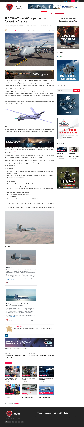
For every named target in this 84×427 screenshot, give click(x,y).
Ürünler (25, 13)
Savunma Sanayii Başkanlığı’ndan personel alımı (46, 378)
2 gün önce (24, 399)
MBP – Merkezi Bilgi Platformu (53, 419)
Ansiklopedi (33, 13)
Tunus (21, 348)
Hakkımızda (13, 1)
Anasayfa (7, 13)
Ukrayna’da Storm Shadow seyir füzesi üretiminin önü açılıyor (29, 396)
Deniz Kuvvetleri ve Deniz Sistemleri (45, 393)
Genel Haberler (26, 375)
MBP (58, 13)
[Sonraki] (69, 163)
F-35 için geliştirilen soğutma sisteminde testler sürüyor (11, 378)
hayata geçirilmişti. (15, 151)
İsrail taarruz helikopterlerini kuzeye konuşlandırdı (74, 155)
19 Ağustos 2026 (73, 158)
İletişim (17, 1)
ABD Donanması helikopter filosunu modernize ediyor (45, 396)
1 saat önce (7, 381)
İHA (18, 348)
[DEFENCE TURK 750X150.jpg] (29, 141)
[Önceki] (67, 163)
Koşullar (9, 1)
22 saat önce (41, 381)
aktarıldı (21, 97)
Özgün (19, 13)
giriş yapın (17, 403)
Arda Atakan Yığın (13, 30)
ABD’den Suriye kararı (10, 396)
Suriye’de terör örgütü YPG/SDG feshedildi (29, 378)
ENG (73, 1)
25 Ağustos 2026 (60, 158)
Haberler (13, 13)
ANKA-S (14, 348)
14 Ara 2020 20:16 (22, 30)
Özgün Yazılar (45, 416)
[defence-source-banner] (29, 342)
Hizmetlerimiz (46, 13)
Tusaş (25, 348)
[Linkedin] (6, 335)
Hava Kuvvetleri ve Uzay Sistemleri (40, 30)
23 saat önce (7, 397)
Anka (10, 348)
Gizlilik (6, 1)
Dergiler (39, 13)
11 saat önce (24, 381)
